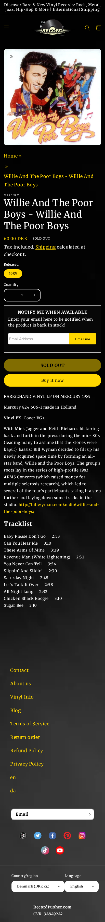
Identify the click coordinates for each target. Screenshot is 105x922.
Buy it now (52, 380)
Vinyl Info (22, 697)
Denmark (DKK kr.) (33, 886)
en (13, 777)
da (13, 791)
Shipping (45, 247)
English (76, 886)
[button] (6, 27)
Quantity (11, 285)
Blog (15, 710)
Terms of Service (29, 724)
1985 (13, 273)
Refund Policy (26, 751)
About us (20, 684)
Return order (25, 737)
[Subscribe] (88, 814)
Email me (82, 339)
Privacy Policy (27, 764)
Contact (19, 670)
